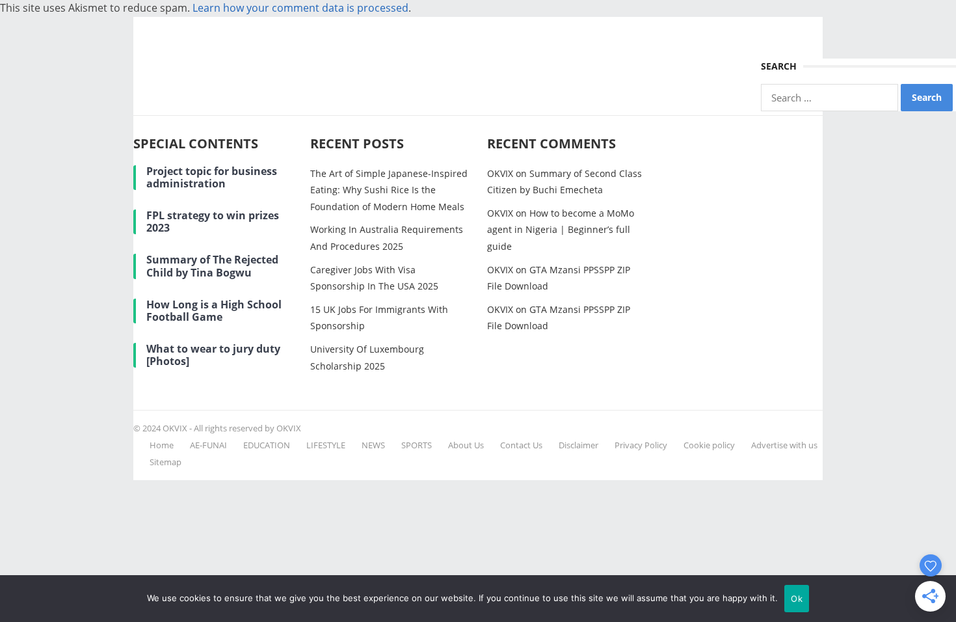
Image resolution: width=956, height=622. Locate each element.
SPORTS (416, 445)
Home (162, 445)
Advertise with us (784, 445)
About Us (466, 445)
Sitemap (165, 462)
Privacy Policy (641, 445)
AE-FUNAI (208, 445)
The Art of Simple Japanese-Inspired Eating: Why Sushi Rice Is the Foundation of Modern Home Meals (389, 190)
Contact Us (521, 445)
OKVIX (500, 173)
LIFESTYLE (325, 445)
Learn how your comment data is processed (300, 8)
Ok (797, 598)
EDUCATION (266, 445)
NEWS (373, 445)
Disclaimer (578, 445)
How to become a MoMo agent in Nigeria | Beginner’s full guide (560, 229)
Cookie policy (709, 445)
